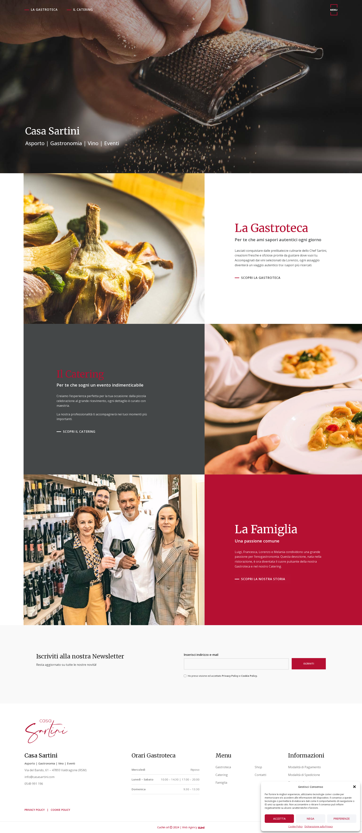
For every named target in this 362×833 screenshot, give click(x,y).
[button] (354, 787)
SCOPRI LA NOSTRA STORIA (263, 579)
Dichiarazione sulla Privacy (318, 826)
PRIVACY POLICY (35, 810)
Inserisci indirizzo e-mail (201, 655)
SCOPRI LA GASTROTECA (261, 278)
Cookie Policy (295, 826)
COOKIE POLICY (60, 810)
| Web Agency (189, 827)
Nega (310, 818)
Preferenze (342, 818)
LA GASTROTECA (44, 10)
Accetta (279, 818)
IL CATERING (83, 10)
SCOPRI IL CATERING (79, 431)
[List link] (232, 767)
